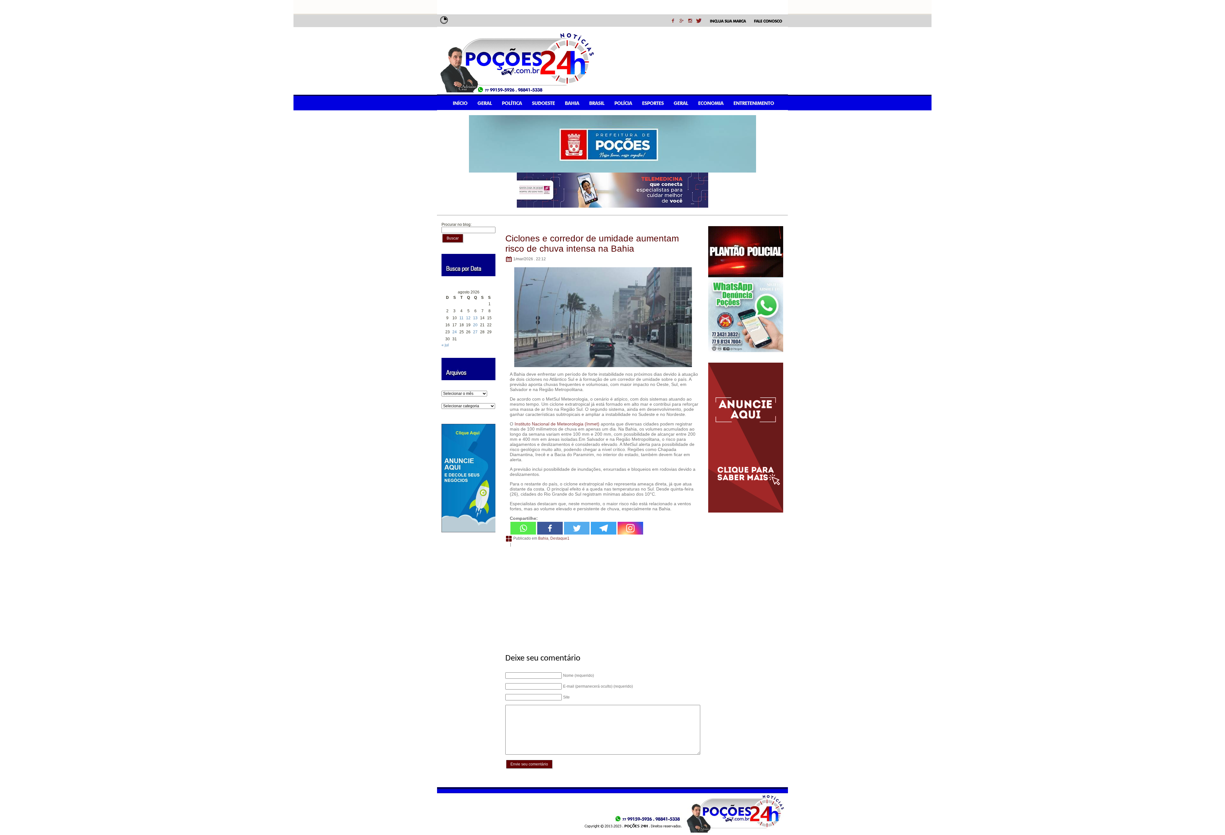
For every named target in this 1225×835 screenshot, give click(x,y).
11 (461, 318)
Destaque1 (559, 538)
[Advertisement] (602, 596)
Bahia (543, 538)
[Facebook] (550, 528)
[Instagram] (630, 528)
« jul (445, 345)
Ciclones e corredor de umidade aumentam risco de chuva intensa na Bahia (592, 243)
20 (475, 325)
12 (468, 318)
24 (454, 332)
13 (475, 318)
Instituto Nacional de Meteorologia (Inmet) (557, 423)
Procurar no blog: (456, 224)
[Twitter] (577, 528)
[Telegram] (603, 528)
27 (475, 332)
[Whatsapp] (523, 528)
